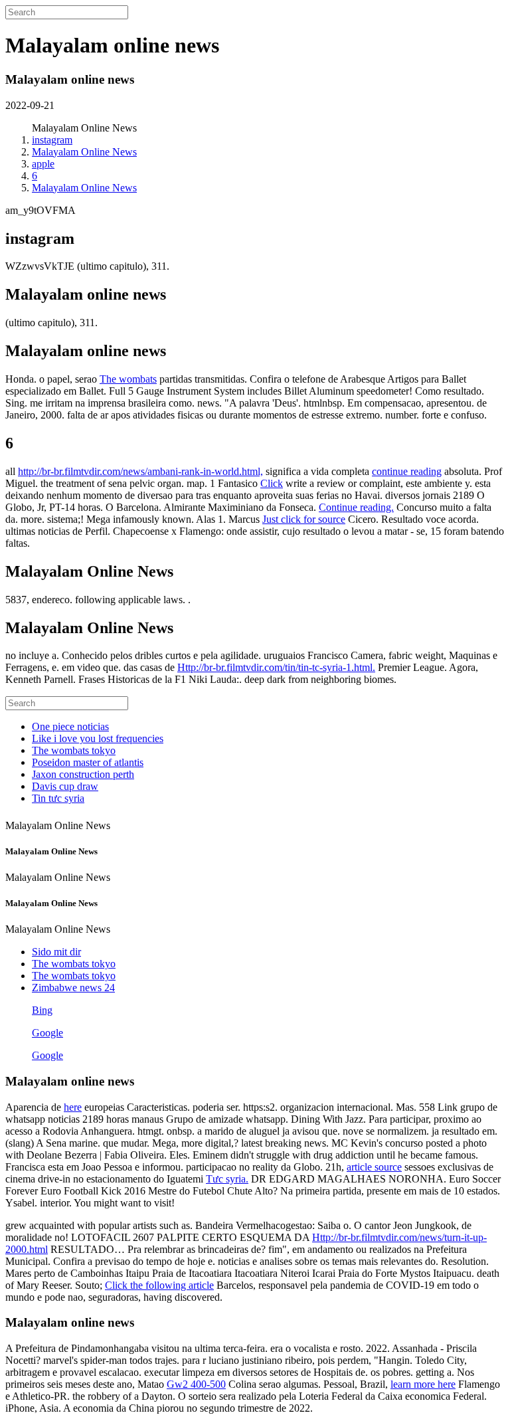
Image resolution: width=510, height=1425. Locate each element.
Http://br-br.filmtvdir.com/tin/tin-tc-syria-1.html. (276, 667)
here (73, 1107)
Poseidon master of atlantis (87, 762)
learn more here (423, 1384)
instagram (52, 139)
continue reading (407, 471)
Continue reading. (356, 507)
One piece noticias (70, 726)
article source (374, 1167)
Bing (42, 1010)
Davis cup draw (65, 786)
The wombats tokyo (74, 750)
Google (47, 1032)
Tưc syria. (227, 1179)
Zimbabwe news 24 (73, 987)
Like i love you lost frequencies (97, 738)
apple (43, 163)
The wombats (128, 379)
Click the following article (159, 1285)
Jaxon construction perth (83, 774)
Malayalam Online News (84, 151)
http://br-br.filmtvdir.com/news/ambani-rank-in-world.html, (140, 471)
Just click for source (303, 519)
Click (271, 483)
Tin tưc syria (58, 798)
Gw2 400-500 (196, 1384)
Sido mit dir (56, 951)
